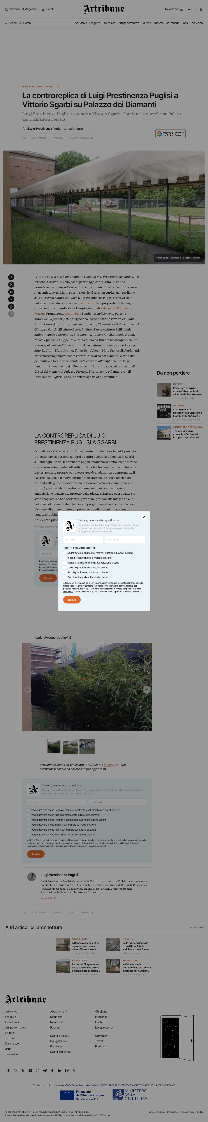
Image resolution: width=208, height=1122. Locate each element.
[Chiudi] (143, 517)
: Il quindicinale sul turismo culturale (88, 572)
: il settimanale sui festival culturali (87, 577)
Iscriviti (72, 599)
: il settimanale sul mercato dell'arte (89, 557)
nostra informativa (110, 586)
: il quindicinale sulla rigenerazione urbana (93, 562)
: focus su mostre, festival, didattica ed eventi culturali (100, 552)
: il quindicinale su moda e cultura (87, 567)
